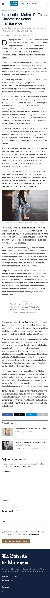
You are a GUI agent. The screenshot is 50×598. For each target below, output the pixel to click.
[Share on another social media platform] (42, 414)
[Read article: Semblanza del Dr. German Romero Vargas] (7, 432)
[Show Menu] (3, 3)
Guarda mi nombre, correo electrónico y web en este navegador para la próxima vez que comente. (25, 533)
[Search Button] (47, 3)
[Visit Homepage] (14, 3)
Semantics (11, 82)
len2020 (7, 35)
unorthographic (8, 108)
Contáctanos (31, 3)
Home (4, 10)
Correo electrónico (10, 511)
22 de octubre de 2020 (32, 448)
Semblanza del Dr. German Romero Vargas (30, 429)
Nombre (6, 500)
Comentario (7, 471)
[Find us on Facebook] (2, 591)
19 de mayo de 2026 (31, 432)
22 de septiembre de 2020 (23, 35)
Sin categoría (11, 10)
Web (3, 521)
